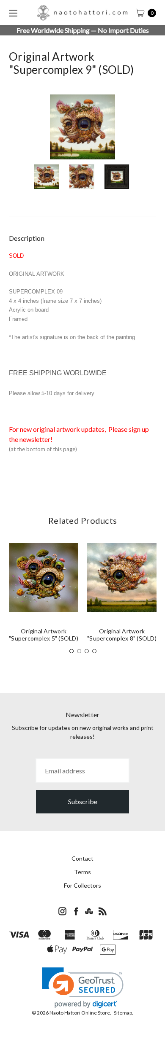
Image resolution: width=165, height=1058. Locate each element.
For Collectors (82, 885)
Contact (83, 858)
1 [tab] (71, 651)
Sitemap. (123, 1013)
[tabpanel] (44, 596)
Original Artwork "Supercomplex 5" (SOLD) (43, 634)
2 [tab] (79, 651)
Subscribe (82, 801)
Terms (82, 871)
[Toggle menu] (12, 12)
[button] (82, 987)
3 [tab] (87, 651)
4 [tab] (94, 651)
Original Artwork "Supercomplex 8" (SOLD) (122, 634)
